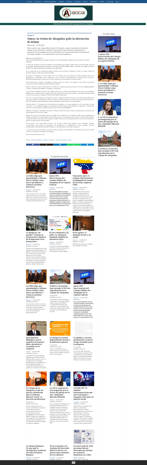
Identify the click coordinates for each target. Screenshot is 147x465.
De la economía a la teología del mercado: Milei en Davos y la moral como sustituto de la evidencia (60, 450)
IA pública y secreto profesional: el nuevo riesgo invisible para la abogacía (83, 340)
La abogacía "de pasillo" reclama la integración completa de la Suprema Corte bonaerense (36, 237)
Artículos (69, 1)
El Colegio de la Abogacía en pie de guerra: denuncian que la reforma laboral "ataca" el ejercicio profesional (35, 393)
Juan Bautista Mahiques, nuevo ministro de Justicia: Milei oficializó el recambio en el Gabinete (35, 343)
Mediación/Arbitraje (50, 1)
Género (85, 1)
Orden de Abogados (61, 140)
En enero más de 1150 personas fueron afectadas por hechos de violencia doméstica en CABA (83, 450)
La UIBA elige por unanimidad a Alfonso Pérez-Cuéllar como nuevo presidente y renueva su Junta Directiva (36, 181)
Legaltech (77, 1)
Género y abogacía (79, 457)
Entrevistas (38, 1)
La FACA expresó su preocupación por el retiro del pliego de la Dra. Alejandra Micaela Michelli (60, 392)
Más (117, 1)
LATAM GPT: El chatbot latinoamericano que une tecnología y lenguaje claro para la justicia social (84, 393)
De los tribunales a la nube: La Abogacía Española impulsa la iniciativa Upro (59, 235)
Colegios (61, 1)
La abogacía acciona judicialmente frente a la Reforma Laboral (60, 339)
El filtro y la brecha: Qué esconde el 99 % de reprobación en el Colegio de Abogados (60, 289)
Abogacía (30, 35)
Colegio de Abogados (48, 140)
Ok (73, 462)
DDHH (102, 1)
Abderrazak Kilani (36, 140)
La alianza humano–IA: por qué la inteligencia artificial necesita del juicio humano (36, 450)
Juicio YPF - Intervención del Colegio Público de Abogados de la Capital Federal (59, 180)
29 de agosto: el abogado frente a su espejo (82, 234)
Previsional (110, 1)
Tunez (70, 140)
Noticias (29, 1)
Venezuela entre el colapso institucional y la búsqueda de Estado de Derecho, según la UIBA (83, 180)
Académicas (93, 1)
